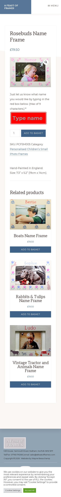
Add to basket (33, 133)
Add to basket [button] (30, 249)
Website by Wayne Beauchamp (35, 458)
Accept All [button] (29, 490)
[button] (46, 62)
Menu (55, 5)
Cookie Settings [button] (12, 490)
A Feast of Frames (11, 7)
